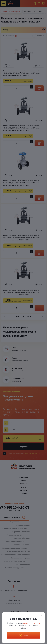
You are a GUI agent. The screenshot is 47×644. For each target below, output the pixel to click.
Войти (26, 635)
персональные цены (31, 623)
